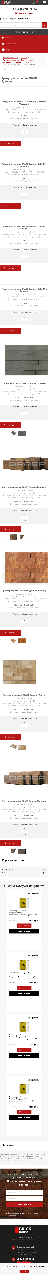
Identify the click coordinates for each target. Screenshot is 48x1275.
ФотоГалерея (10, 44)
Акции (8, 50)
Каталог (24, 58)
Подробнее (38, 1266)
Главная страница (10, 58)
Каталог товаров (22, 32)
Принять (24, 1271)
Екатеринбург (21, 19)
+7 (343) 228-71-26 (24, 9)
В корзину (25, 926)
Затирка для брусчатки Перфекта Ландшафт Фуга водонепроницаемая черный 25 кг (23, 913)
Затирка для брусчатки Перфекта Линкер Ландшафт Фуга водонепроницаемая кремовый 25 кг (24, 1037)
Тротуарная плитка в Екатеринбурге (18, 60)
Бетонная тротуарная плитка (15, 62)
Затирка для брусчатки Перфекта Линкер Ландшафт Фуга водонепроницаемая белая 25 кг (22, 1099)
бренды (8, 38)
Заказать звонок (24, 1262)
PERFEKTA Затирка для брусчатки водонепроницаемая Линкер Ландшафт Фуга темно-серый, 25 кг (23, 975)
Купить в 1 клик (24, 931)
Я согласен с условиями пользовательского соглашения (23, 1214)
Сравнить (35, 894)
